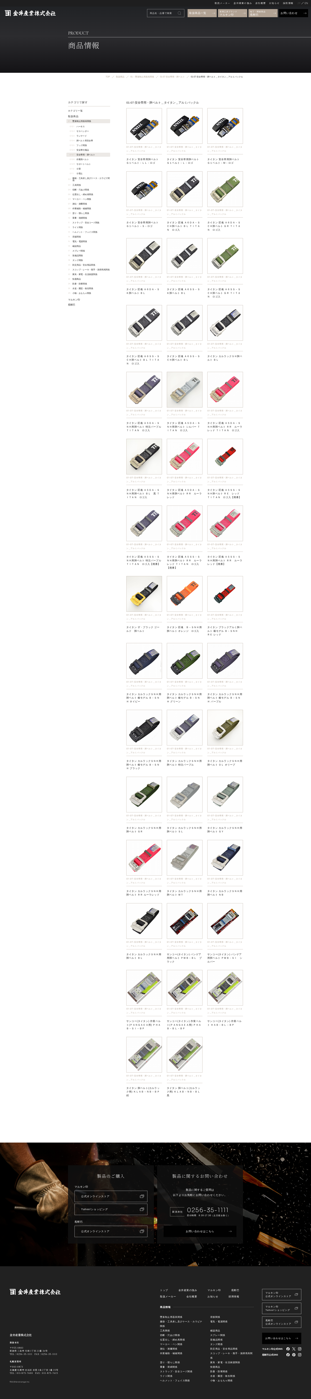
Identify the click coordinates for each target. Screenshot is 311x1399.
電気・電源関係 (77, 241)
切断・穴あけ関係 (78, 190)
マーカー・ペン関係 (79, 199)
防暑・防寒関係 (77, 284)
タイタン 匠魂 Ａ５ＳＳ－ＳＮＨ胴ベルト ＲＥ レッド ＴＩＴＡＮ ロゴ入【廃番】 (224, 494)
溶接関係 (74, 237)
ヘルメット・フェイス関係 (82, 232)
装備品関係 (75, 255)
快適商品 (74, 279)
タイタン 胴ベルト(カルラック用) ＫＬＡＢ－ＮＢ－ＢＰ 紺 (143, 1092)
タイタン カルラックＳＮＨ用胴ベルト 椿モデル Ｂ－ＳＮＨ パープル (224, 698)
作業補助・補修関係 (79, 208)
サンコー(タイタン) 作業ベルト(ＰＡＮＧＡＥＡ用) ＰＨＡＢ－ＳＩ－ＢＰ (143, 1025)
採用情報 (288, 3)
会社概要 (260, 3)
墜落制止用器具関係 (79, 121)
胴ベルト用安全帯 (81, 140)
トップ (164, 1290)
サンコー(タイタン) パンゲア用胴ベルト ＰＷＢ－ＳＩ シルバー (224, 958)
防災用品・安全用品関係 (81, 265)
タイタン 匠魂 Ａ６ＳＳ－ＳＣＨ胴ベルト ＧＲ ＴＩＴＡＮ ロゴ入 (224, 293)
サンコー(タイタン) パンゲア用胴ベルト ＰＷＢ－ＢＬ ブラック (184, 958)
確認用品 (74, 246)
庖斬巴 (71, 304)
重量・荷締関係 (77, 218)
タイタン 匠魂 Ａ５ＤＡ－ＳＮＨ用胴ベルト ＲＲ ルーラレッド (184, 494)
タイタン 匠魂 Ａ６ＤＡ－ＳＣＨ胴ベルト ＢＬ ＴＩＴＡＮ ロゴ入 (183, 226)
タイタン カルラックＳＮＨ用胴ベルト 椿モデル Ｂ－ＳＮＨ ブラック (143, 765)
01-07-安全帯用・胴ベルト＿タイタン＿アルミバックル (143, 149)
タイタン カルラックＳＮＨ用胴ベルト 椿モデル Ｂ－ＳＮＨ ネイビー (143, 698)
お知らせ (274, 3)
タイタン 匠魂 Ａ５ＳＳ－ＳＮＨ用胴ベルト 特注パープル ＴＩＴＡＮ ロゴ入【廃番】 (143, 560)
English (306, 3)
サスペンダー (79, 131)
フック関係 (78, 145)
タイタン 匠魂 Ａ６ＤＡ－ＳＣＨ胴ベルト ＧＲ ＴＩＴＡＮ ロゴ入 (224, 226)
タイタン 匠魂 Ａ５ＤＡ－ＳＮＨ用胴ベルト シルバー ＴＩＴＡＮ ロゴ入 (183, 427)
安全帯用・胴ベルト (82, 154)
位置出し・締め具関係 (80, 194)
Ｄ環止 (76, 173)
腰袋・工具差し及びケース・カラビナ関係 (89, 179)
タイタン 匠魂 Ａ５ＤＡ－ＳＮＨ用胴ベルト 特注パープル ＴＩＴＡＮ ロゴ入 (143, 427)
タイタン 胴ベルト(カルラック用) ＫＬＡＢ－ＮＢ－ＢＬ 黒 (183, 1092)
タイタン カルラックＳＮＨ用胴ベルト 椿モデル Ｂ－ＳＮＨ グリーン (184, 698)
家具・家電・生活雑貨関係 (82, 274)
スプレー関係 (76, 251)
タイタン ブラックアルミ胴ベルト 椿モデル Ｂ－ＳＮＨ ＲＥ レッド (224, 631)
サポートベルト (80, 164)
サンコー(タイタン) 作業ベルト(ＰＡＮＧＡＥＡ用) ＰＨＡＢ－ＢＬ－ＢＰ (184, 1025)
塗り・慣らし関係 (78, 213)
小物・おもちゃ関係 (79, 293)
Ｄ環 (75, 169)
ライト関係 (75, 227)
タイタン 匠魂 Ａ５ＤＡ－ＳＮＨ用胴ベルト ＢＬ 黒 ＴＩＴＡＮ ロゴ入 (143, 494)
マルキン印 (74, 299)
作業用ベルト (79, 159)
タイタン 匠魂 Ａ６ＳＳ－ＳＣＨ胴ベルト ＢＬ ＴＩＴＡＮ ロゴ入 (143, 360)
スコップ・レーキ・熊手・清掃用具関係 (89, 269)
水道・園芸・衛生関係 (80, 288)
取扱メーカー (222, 3)
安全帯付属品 (79, 150)
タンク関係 (75, 260)
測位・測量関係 (77, 204)
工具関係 (74, 185)
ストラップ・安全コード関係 (83, 222)
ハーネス (77, 126)
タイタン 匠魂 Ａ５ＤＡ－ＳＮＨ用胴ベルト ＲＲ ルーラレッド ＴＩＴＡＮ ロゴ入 (224, 427)
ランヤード (78, 136)
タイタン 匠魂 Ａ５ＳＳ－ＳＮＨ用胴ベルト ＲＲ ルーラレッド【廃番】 (224, 560)
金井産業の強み (243, 3)
